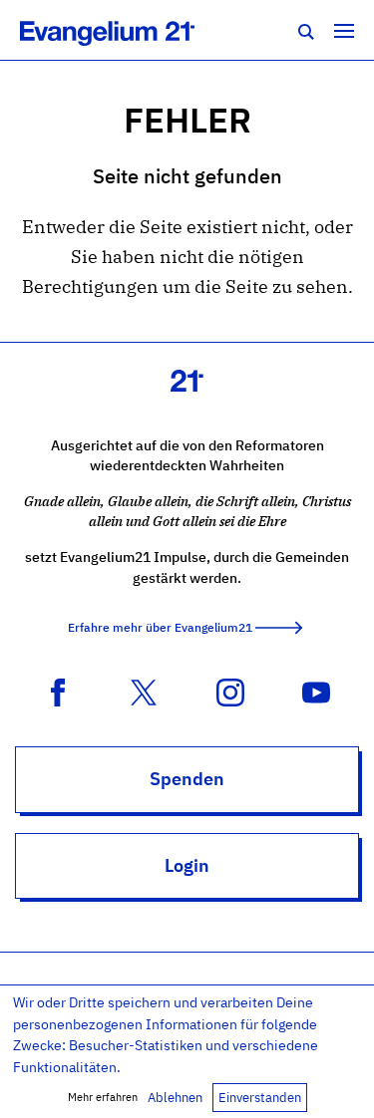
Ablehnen (175, 1097)
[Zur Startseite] (129, 30)
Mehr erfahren (103, 1097)
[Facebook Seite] (58, 690)
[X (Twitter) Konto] (144, 690)
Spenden (187, 778)
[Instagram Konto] (230, 690)
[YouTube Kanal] (316, 690)
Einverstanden (259, 1097)
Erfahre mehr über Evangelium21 (160, 627)
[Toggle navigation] (344, 30)
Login (187, 865)
